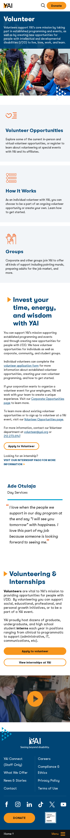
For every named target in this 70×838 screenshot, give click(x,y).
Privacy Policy (49, 780)
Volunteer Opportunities (16, 106)
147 (18, 436)
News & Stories (15, 780)
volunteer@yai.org (36, 432)
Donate (56, 5)
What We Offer (16, 773)
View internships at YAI (42, 662)
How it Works (8, 167)
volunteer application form (21, 365)
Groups (18, 228)
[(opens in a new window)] (6, 804)
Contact (10, 788)
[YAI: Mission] (35, 699)
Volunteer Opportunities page (43, 419)
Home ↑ (9, 834)
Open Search (43, 6)
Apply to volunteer (44, 651)
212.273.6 (10, 436)
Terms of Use (48, 788)
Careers (44, 759)
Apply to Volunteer (23, 446)
